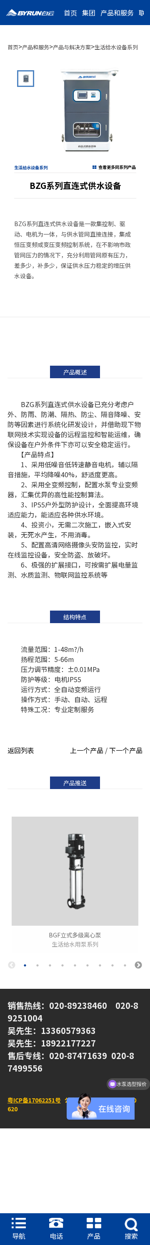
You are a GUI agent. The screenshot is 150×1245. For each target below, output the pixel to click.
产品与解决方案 (72, 47)
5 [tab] (75, 965)
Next (138, 965)
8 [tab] (112, 965)
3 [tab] (50, 965)
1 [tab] (25, 965)
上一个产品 (86, 750)
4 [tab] (62, 965)
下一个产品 (125, 750)
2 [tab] (37, 965)
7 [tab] (100, 965)
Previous (12, 965)
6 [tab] (87, 965)
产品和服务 (117, 13)
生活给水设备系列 (116, 47)
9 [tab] (125, 965)
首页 (70, 13)
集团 (88, 13)
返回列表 (21, 750)
